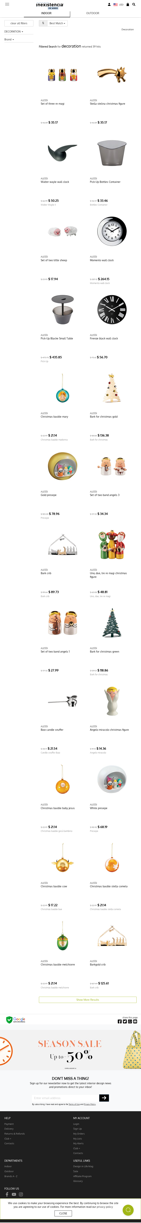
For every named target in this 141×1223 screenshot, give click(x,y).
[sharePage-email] (135, 1021)
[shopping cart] (127, 4)
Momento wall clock (102, 260)
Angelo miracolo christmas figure (109, 729)
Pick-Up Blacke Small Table (57, 338)
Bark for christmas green (104, 651)
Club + (7, 1138)
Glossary (78, 1180)
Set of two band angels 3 (105, 495)
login (76, 1123)
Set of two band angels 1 (55, 651)
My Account (81, 1118)
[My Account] (109, 4)
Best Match (59, 23)
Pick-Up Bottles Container (105, 181)
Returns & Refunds (14, 1133)
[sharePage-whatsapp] (130, 1021)
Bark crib (46, 573)
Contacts (9, 1143)
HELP (7, 1118)
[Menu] (7, 3)
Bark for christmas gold (104, 416)
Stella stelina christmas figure (107, 103)
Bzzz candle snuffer (52, 729)
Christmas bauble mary (54, 416)
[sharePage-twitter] (124, 1021)
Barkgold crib (98, 964)
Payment (9, 1123)
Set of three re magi (52, 103)
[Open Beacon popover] (128, 1210)
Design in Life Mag (83, 1166)
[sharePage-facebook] (119, 1021)
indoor (8, 1166)
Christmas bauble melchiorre (58, 964)
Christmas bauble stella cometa (109, 886)
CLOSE (63, 1213)
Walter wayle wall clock (55, 181)
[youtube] (14, 1194)
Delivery (8, 1128)
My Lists (77, 1138)
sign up (77, 1128)
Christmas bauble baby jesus (58, 808)
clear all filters (18, 23)
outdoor (9, 1171)
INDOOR (46, 13)
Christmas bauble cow (54, 886)
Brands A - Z (10, 1176)
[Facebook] (7, 1194)
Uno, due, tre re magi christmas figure (108, 575)
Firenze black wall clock (104, 338)
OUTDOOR (92, 13)
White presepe (98, 808)
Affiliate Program (82, 1176)
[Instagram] (21, 1194)
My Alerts (78, 1143)
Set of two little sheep (54, 260)
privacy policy (105, 1206)
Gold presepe (49, 495)
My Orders (79, 1133)
